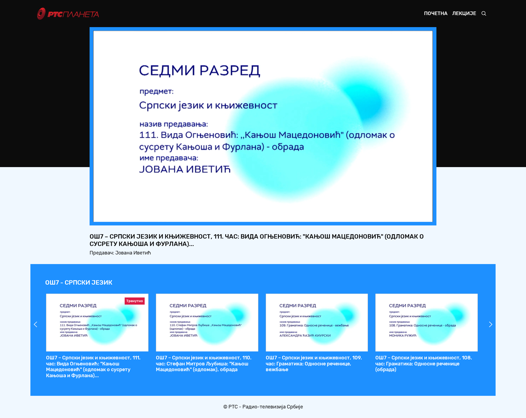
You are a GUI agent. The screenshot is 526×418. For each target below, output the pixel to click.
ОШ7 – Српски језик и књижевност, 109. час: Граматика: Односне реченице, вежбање (314, 364)
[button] (394, 216)
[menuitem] (410, 216)
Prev (35, 324)
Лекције (464, 13)
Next (490, 324)
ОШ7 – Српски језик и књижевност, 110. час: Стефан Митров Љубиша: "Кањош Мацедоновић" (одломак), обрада (203, 364)
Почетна (435, 13)
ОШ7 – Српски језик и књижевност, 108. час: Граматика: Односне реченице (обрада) (423, 364)
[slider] (248, 216)
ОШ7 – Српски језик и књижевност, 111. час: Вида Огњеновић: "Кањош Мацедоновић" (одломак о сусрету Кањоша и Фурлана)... (93, 367)
